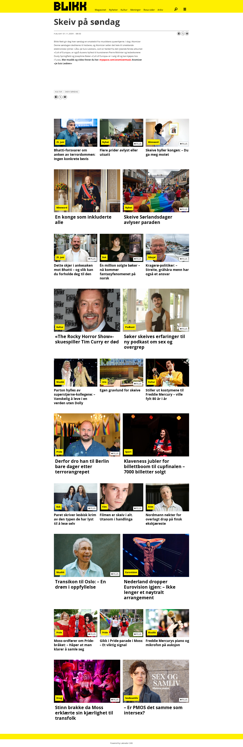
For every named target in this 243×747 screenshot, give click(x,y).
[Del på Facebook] (179, 33)
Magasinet (100, 9)
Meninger (135, 9)
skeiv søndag (71, 91)
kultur (58, 91)
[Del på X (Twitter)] (183, 33)
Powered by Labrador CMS (121, 743)
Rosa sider (149, 9)
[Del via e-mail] (187, 33)
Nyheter (113, 9)
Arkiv (160, 9)
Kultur (124, 9)
